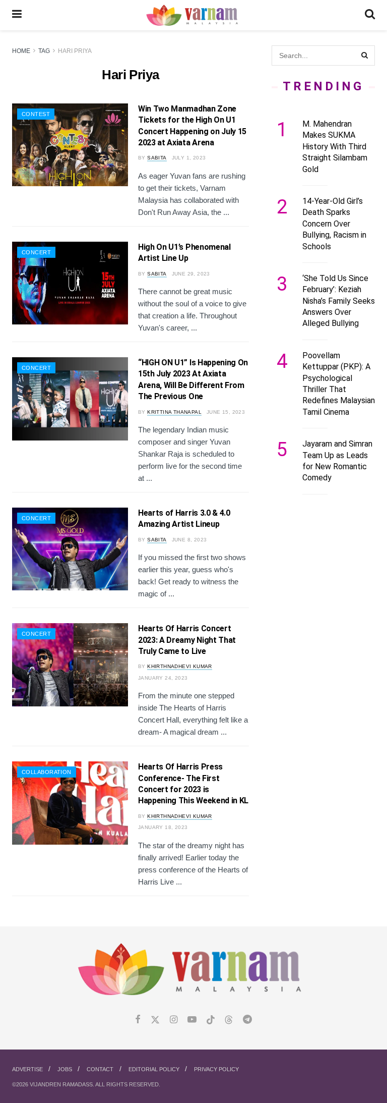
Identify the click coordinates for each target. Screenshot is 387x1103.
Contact (100, 1069)
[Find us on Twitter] (155, 1020)
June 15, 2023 (226, 412)
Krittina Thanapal (174, 412)
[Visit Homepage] (193, 15)
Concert (36, 252)
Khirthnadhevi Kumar (179, 666)
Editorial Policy (153, 1069)
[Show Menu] (17, 15)
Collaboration (47, 772)
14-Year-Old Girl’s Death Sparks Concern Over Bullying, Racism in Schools (334, 223)
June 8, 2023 (189, 539)
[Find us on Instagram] (173, 1020)
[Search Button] (370, 15)
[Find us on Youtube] (192, 1020)
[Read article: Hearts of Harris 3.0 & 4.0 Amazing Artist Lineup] (70, 549)
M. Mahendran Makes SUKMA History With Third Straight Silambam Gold (334, 146)
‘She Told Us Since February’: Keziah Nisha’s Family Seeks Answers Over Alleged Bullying (338, 300)
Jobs (64, 1069)
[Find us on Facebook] (138, 1020)
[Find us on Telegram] (247, 1020)
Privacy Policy (216, 1069)
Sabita (156, 157)
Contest (36, 114)
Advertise (27, 1069)
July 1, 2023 (189, 157)
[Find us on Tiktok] (211, 1020)
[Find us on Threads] (229, 1020)
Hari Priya (75, 50)
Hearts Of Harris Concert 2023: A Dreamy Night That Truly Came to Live (187, 640)
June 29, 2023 (191, 274)
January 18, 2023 (162, 827)
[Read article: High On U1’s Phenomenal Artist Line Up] (70, 283)
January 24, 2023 (162, 678)
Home (21, 50)
